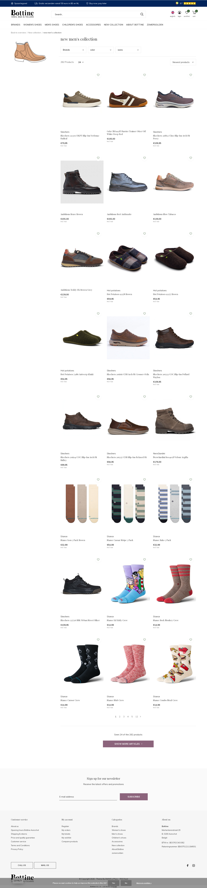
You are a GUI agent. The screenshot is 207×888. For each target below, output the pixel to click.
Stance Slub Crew (115, 700)
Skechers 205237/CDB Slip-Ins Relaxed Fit (127, 457)
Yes (113, 883)
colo (92, 49)
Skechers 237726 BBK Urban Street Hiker (80, 620)
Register (65, 826)
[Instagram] (193, 865)
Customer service (18, 841)
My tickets (66, 834)
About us (15, 826)
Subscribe (134, 796)
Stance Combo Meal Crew (165, 700)
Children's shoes (72, 24)
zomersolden (155, 24)
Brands (15, 24)
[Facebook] (187, 865)
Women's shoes (32, 24)
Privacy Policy (17, 849)
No (126, 883)
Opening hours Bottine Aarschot (25, 830)
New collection (113, 24)
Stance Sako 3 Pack (162, 540)
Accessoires (93, 24)
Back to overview (18, 32)
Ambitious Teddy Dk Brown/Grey (76, 289)
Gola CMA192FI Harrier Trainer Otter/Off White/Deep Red (126, 133)
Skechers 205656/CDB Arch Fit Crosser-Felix (128, 374)
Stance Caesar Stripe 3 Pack (120, 540)
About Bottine (135, 24)
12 (136, 716)
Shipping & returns (19, 834)
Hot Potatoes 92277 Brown (165, 294)
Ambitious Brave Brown (72, 214)
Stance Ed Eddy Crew (117, 620)
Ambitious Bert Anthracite (119, 214)
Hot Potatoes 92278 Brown (119, 294)
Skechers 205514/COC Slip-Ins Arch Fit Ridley (79, 459)
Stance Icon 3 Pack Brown (73, 540)
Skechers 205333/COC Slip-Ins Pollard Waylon (171, 376)
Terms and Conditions (20, 845)
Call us (22, 865)
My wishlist (66, 838)
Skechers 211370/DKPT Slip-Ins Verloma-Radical (80, 137)
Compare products (70, 841)
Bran (66, 49)
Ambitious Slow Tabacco (164, 214)
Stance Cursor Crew (70, 700)
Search (142, 14)
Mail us (45, 865)
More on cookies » (144, 883)
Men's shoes (52, 24)
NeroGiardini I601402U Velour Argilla (170, 457)
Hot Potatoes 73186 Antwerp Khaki (77, 374)
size (120, 49)
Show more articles (127, 744)
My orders (66, 830)
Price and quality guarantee (23, 838)
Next (140, 717)
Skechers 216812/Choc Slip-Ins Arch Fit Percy (171, 137)
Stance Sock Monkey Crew (166, 620)
